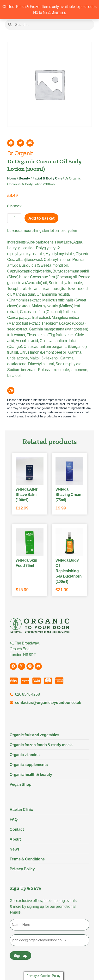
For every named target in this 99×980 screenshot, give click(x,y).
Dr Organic (20, 153)
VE (10, 390)
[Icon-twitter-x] (21, 666)
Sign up (20, 955)
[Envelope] (38, 666)
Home (11, 178)
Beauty (24, 178)
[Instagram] (30, 666)
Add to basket (41, 218)
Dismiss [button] (58, 12)
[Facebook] (13, 666)
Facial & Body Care (47, 178)
